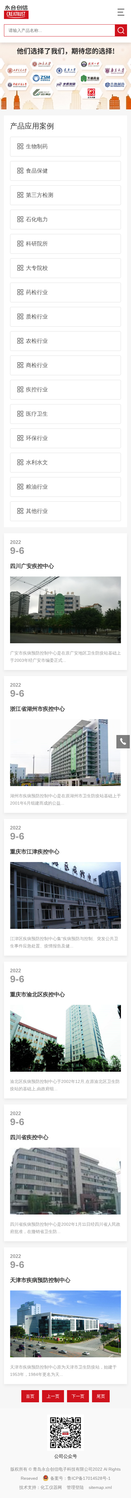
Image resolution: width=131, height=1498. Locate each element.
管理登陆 (75, 1487)
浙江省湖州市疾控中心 (37, 709)
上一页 (53, 1396)
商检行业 (37, 365)
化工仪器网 (51, 1487)
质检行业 (37, 317)
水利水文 (37, 462)
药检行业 (37, 292)
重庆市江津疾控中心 (34, 852)
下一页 (78, 1396)
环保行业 (37, 438)
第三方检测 (39, 195)
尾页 (101, 1396)
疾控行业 (37, 390)
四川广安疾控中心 (32, 566)
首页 (30, 1396)
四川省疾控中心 (29, 1137)
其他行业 (37, 511)
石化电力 (37, 219)
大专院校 (37, 268)
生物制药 (37, 146)
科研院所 (37, 244)
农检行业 (37, 341)
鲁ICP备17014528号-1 (89, 1478)
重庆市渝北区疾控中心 (37, 994)
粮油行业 (37, 487)
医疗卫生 (37, 414)
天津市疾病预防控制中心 (40, 1280)
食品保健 (37, 171)
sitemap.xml (100, 1487)
